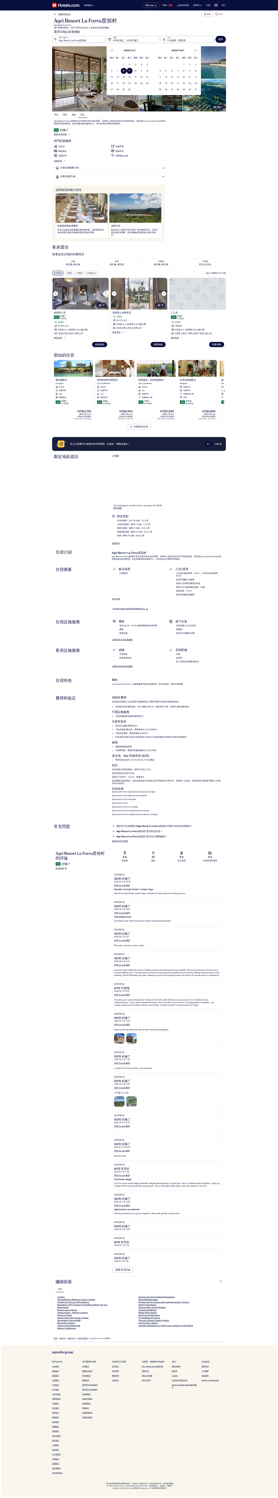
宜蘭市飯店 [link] (56, 1399)
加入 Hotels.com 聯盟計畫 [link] (152, 1366)
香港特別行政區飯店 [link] (90, 1389)
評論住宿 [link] (115, 1380)
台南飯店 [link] (55, 1385)
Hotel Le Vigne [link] (64, 1315)
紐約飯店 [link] (55, 1450)
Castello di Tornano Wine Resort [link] (73, 1302)
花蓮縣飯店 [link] (86, 1403)
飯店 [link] (55, 1338)
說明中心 (197, 5)
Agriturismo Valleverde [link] (68, 1325)
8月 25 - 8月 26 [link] (73, 264)
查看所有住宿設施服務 (122, 639)
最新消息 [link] (145, 1371)
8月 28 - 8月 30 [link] (161, 264)
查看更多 (116, 543)
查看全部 (58, 161)
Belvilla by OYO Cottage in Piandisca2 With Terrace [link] (82, 1305)
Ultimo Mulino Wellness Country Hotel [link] (76, 1299)
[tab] (60, 1289)
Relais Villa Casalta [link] (147, 1312)
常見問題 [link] (115, 1371)
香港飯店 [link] (55, 1413)
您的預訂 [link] (115, 1366)
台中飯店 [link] (55, 1389)
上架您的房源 (183, 5)
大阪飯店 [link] (55, 1380)
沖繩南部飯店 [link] (87, 1413)
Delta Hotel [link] (63, 1307)
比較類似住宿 (141, 426)
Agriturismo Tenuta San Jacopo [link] (72, 1318)
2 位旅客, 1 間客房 (176, 40)
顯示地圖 (118, 508)
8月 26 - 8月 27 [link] (117, 264)
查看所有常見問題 (120, 841)
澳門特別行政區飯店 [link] (90, 1385)
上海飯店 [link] (55, 1445)
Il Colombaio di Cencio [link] (149, 1318)
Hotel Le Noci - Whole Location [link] (72, 1312)
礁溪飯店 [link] (55, 1376)
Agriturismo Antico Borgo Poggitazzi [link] (156, 1297)
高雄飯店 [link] (55, 1371)
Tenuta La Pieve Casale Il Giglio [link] (153, 1320)
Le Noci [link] (61, 1297)
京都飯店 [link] (55, 1403)
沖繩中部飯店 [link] (87, 1399)
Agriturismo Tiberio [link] (148, 1323)
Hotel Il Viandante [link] (147, 1305)
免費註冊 (218, 444)
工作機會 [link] (205, 1371)
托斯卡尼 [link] (71, 1338)
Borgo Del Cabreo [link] (66, 1323)
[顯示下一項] (224, 391)
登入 (224, 5)
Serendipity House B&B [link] (69, 1320)
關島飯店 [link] (85, 1380)
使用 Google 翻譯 (122, 885)
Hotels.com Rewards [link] (210, 1380)
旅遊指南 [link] (205, 1376)
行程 (208, 5)
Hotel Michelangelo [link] (148, 1299)
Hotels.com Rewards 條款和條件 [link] (184, 1386)
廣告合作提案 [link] (147, 1376)
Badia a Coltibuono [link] (66, 1328)
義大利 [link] (62, 1338)
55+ (219, 107)
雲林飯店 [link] (85, 1408)
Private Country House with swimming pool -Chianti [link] (163, 1302)
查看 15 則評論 (60, 134)
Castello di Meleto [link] (147, 1310)
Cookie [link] (175, 1376)
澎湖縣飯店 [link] (86, 1394)
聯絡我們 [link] (115, 1376)
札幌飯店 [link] (55, 1459)
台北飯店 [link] (55, 1366)
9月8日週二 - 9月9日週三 (126, 40)
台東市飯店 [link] (56, 1394)
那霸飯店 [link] (55, 1464)
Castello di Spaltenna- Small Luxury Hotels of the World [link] (165, 1325)
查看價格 (99, 344)
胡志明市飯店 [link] (57, 1473)
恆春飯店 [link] (55, 1422)
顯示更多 (116, 599)
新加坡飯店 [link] (56, 1468)
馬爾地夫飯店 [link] (87, 1371)
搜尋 (220, 39)
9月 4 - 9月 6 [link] (205, 264)
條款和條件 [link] (176, 1366)
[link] (219, 14)
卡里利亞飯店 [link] (82, 1338)
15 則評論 (60, 868)
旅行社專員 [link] (146, 1380)
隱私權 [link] (174, 1371)
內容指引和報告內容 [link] (180, 1380)
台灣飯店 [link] (85, 1366)
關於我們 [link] (205, 1366)
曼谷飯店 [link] (55, 1440)
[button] (124, 65)
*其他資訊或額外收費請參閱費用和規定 (128, 609)
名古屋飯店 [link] (56, 1454)
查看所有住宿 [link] (64, 14)
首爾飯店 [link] (55, 1427)
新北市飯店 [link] (56, 1436)
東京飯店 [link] (55, 1408)
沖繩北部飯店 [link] (87, 1417)
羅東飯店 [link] (55, 1417)
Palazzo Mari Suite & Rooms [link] (152, 1307)
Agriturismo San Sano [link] (149, 1315)
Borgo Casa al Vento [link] (67, 1310)
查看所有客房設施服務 (122, 666)
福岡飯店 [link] (55, 1431)
